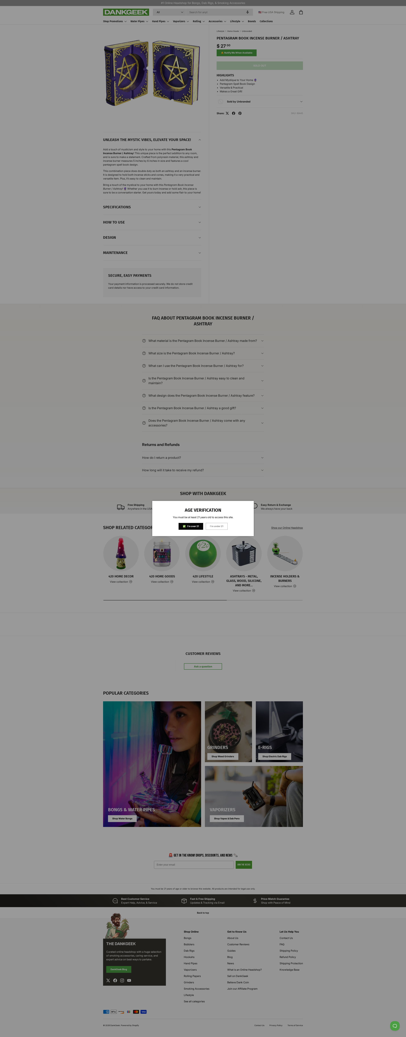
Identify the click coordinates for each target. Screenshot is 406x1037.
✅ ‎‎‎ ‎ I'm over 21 (191, 526)
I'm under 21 (216, 526)
